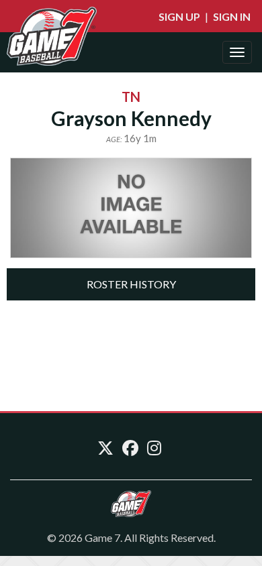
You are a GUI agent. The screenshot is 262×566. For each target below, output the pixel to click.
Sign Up (179, 16)
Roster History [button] (131, 284)
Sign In (232, 16)
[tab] (131, 284)
